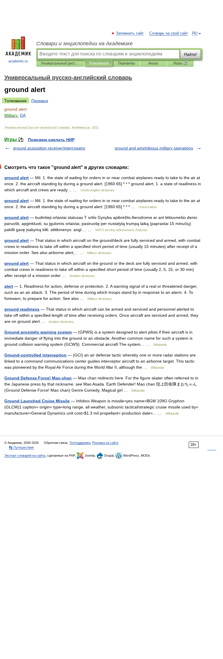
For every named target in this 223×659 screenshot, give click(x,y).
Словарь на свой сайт (168, 33)
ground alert (16, 177)
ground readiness (21, 309)
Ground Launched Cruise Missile (37, 401)
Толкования (98, 63)
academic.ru (18, 61)
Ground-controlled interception (35, 355)
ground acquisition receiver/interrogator (49, 148)
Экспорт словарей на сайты (25, 455)
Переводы (126, 63)
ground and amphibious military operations (154, 148)
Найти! (190, 54)
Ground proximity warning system (38, 332)
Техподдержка (79, 442)
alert (8, 286)
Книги (153, 63)
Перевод (39, 100)
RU (194, 33)
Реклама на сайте (105, 442)
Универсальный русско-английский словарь (60, 63)
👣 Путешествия (21, 447)
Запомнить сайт (130, 33)
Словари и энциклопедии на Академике (84, 43)
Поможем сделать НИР (51, 139)
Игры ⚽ (180, 63)
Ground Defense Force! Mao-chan (38, 378)
